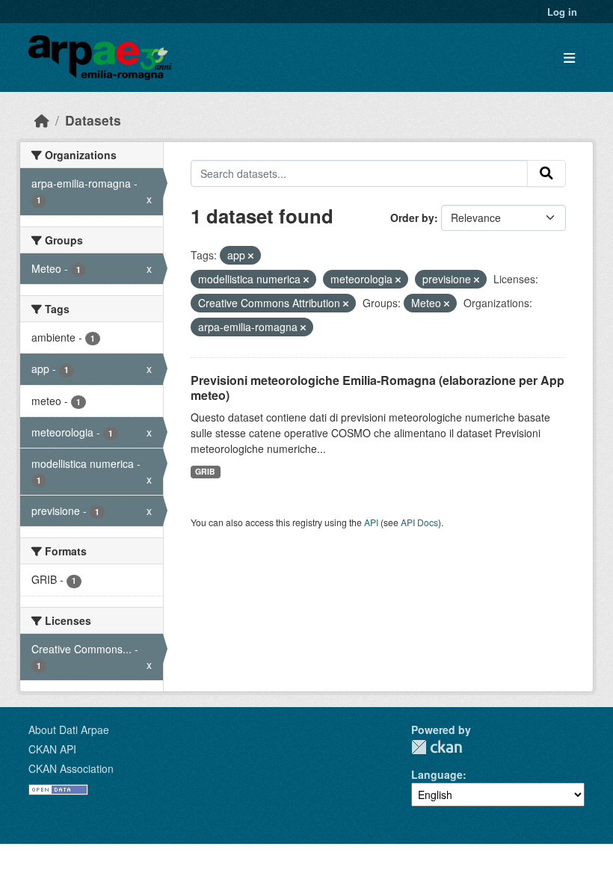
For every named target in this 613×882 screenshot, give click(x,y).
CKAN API (52, 748)
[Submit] (546, 173)
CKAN (436, 747)
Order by (412, 217)
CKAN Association (71, 768)
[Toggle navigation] (569, 58)
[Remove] (250, 256)
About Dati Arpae (68, 729)
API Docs (419, 522)
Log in (562, 11)
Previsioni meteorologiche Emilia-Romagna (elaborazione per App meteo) (377, 387)
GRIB (205, 471)
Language (437, 774)
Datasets (93, 120)
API (371, 522)
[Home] (41, 120)
